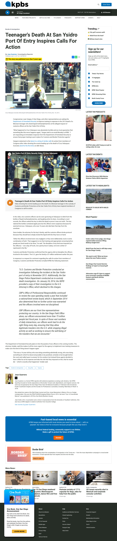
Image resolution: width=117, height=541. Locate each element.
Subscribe (99, 103)
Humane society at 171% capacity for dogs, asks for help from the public (70, 491)
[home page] (16, 4)
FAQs (63, 521)
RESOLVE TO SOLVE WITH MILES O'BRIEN (97, 208)
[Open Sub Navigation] (19, 17)
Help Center (65, 530)
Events (90, 17)
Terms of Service (43, 536)
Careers (41, 518)
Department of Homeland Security (24, 121)
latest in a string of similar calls (41, 141)
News (17, 17)
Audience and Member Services (70, 512)
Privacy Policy (42, 530)
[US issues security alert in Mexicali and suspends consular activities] (99, 478)
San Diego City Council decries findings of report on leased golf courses (97, 266)
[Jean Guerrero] (9, 379)
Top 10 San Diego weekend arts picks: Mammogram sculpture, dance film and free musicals (44, 492)
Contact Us (65, 518)
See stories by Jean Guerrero (25, 404)
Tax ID (87, 524)
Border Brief (37, 449)
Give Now (106, 4)
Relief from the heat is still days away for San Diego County (99, 249)
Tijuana (40, 368)
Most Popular (91, 217)
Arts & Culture (44, 17)
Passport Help (66, 527)
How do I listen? (66, 524)
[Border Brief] (19, 454)
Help (98, 17)
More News (10, 468)
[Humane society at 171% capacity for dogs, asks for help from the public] (72, 478)
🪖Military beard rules (95, 39)
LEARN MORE (19, 531)
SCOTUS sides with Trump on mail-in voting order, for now (98, 146)
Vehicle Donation (90, 527)
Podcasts (68, 17)
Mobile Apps (42, 524)
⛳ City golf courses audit (96, 32)
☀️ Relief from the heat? (96, 35)
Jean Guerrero (12, 54)
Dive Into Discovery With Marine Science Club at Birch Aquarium (97, 177)
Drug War (30, 368)
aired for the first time (26, 146)
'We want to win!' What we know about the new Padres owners (96, 257)
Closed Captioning (67, 515)
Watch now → (38, 458)
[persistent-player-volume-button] (12, 12)
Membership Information (92, 518)
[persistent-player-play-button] (7, 12)
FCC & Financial (43, 521)
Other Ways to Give (91, 521)
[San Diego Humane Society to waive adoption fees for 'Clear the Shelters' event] (18, 478)
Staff (40, 533)
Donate (58, 438)
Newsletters (42, 515)
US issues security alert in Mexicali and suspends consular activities (97, 491)
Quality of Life (8, 487)
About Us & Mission (44, 512)
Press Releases (43, 527)
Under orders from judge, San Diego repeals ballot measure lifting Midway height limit (98, 241)
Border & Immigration (12, 29)
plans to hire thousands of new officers (45, 344)
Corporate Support (91, 512)
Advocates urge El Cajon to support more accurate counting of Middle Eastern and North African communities (98, 276)
